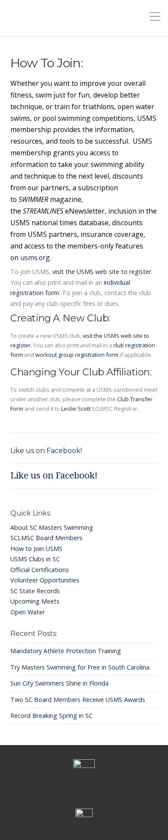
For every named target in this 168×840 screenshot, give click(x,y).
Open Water (27, 612)
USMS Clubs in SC (35, 559)
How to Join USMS (36, 548)
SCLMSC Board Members (46, 538)
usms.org (35, 257)
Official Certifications (39, 570)
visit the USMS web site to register (102, 271)
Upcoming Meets (34, 601)
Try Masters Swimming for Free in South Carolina (79, 667)
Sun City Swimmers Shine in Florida (59, 683)
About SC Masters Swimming (51, 527)
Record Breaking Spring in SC (51, 715)
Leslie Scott (75, 408)
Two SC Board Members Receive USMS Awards (77, 699)
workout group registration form (76, 355)
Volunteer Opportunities (44, 580)
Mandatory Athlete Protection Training (65, 651)
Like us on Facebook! (46, 451)
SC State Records (35, 591)
